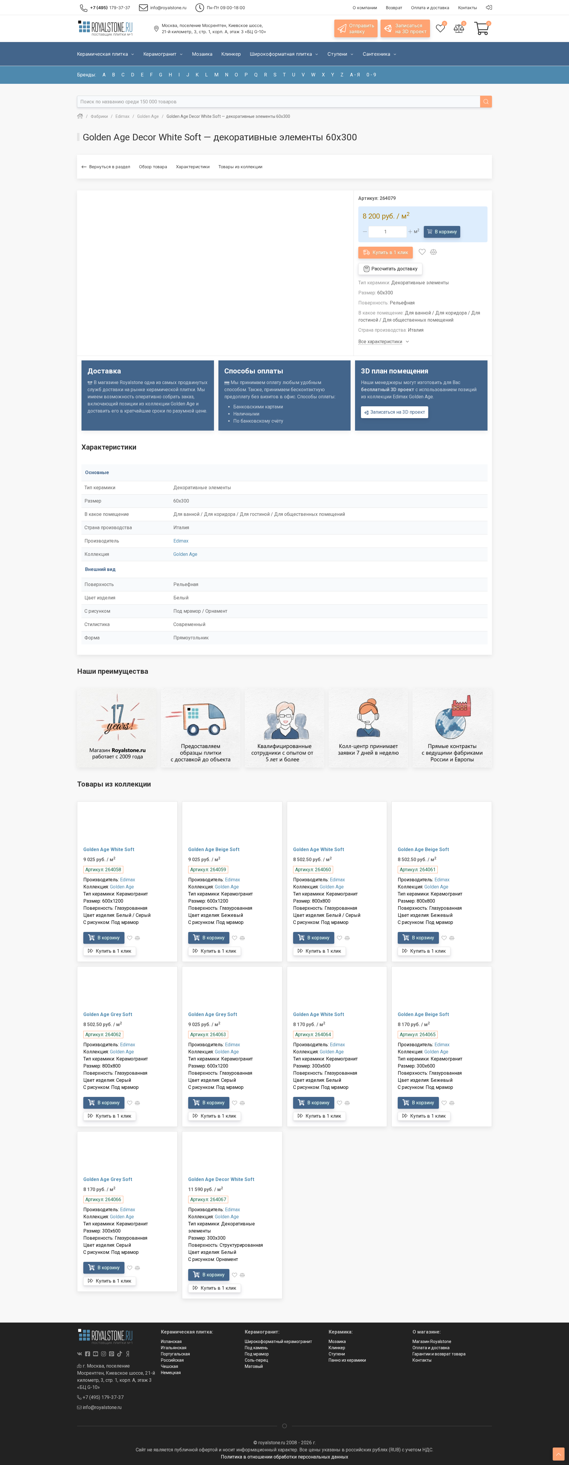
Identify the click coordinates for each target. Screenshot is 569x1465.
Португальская (175, 1354)
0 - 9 (371, 75)
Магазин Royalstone (432, 1341)
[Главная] (80, 116)
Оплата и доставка (431, 1347)
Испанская (171, 1341)
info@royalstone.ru (101, 1407)
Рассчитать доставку (394, 269)
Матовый (254, 1366)
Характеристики (193, 166)
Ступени (337, 1354)
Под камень (256, 1347)
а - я (355, 75)
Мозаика (337, 1341)
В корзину (445, 232)
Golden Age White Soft (108, 849)
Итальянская (173, 1347)
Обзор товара (153, 166)
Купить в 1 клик (389, 252)
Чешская (169, 1366)
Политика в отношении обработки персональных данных (284, 1457)
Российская (172, 1360)
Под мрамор (257, 1354)
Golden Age (185, 554)
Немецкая (171, 1372)
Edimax (180, 541)
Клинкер (337, 1347)
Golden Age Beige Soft (213, 849)
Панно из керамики (347, 1360)
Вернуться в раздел (109, 166)
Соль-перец (256, 1360)
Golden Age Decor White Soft (221, 1179)
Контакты (422, 1360)
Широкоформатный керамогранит (278, 1341)
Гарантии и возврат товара (439, 1354)
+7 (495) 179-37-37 (102, 1397)
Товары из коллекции (240, 166)
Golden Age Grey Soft (107, 1014)
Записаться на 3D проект (397, 412)
